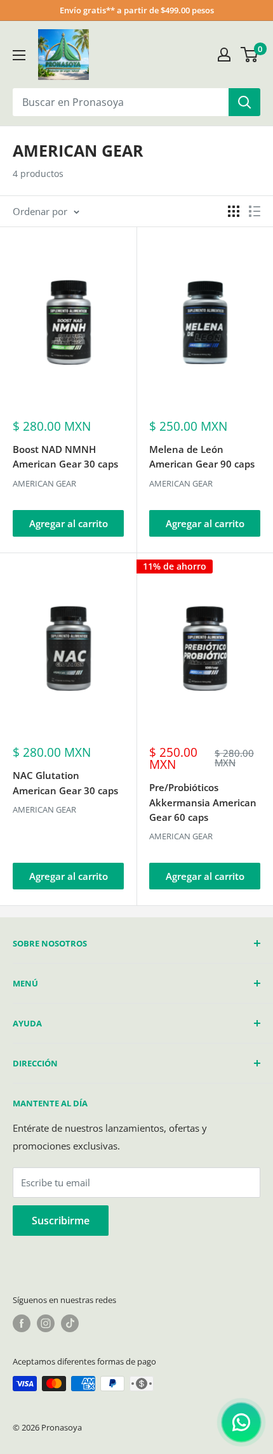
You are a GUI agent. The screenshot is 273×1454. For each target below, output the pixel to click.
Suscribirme (61, 1221)
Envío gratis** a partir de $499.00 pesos (137, 10)
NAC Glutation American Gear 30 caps (65, 782)
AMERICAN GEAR (44, 483)
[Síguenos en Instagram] (46, 1323)
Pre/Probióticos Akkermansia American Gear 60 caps (202, 802)
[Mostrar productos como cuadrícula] (233, 211)
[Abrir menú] (19, 55)
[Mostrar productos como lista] (254, 211)
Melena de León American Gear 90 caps (202, 456)
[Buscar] (244, 102)
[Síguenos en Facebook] (21, 1323)
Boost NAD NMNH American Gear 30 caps (65, 456)
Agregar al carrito (68, 523)
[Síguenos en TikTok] (70, 1323)
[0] (250, 54)
